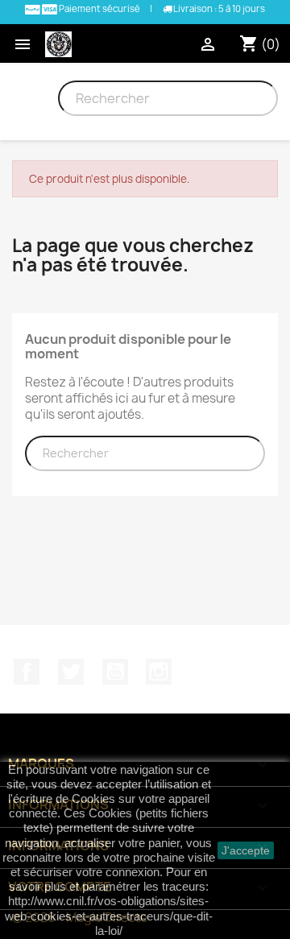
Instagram (159, 672)
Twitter (71, 672)
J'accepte (246, 850)
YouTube (115, 672)
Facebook (26, 672)
